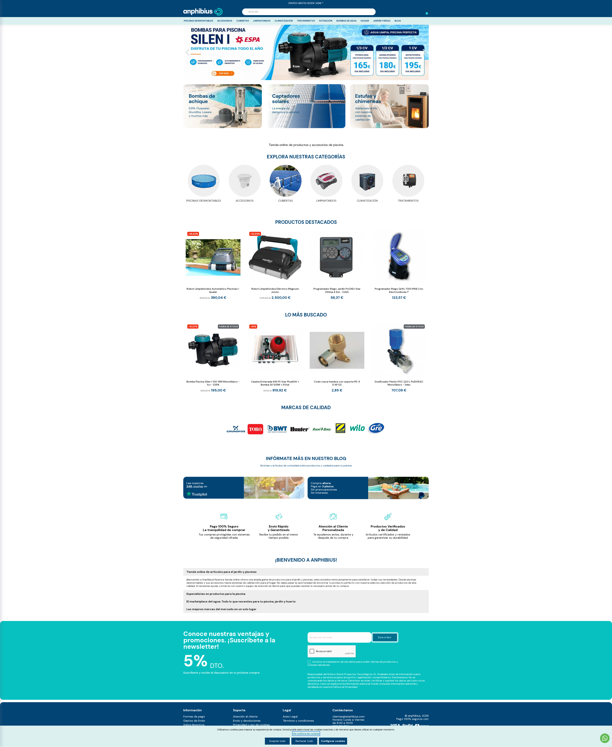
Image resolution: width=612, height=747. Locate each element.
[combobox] (308, 12)
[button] (425, 12)
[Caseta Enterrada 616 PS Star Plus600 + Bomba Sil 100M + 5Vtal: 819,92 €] (275, 357)
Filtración (325, 20)
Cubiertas (242, 20)
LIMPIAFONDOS (326, 200)
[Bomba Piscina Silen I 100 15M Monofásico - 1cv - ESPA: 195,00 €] (213, 357)
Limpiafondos (261, 20)
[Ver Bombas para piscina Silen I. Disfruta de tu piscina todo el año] (306, 52)
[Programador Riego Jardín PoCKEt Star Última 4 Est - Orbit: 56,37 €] (337, 264)
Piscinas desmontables (198, 20)
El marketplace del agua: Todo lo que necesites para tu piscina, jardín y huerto (241, 601)
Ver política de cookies (306, 733)
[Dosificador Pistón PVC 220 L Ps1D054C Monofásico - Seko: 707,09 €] (399, 357)
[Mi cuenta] (420, 12)
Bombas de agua (346, 20)
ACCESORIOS (245, 200)
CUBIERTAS (285, 200)
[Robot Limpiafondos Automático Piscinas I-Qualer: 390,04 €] (213, 265)
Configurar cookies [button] (333, 741)
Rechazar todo (304, 741)
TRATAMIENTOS (408, 200)
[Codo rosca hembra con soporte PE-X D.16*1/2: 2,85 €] (337, 357)
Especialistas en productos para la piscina (215, 594)
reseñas (194, 486)
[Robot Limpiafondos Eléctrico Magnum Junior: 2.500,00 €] (275, 265)
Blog (398, 20)
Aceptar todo (277, 741)
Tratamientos (306, 20)
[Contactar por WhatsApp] (605, 738)
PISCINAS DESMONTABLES (203, 200)
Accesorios (224, 20)
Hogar (365, 20)
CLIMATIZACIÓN (367, 200)
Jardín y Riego (381, 20)
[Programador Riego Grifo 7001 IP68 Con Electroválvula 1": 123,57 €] (399, 264)
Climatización (284, 20)
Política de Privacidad (344, 687)
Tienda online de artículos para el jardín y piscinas (221, 572)
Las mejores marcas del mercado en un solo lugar (221, 609)
